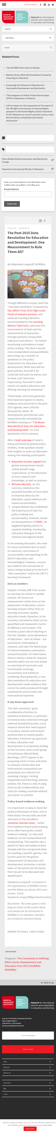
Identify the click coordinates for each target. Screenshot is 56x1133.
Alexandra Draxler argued (26, 461)
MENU (4, 4)
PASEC (39, 521)
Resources (6, 1067)
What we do (7, 1083)
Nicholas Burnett (21, 484)
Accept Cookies (30, 1129)
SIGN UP (34, 4)
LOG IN (26, 4)
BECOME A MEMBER (28, 1049)
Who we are (6, 1073)
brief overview (23, 440)
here (50, 1125)
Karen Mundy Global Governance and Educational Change (24, 160)
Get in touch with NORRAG (28, 1035)
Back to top (49, 982)
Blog (4, 1088)
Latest (5, 1094)
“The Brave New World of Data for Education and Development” (26, 426)
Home (5, 1062)
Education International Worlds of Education (23, 169)
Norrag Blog (24, 228)
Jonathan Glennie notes (21, 823)
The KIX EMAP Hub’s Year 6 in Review (23, 67)
